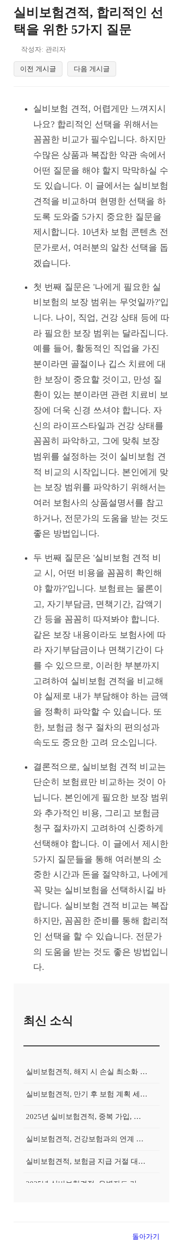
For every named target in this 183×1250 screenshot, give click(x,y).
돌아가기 (146, 1236)
